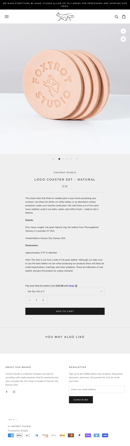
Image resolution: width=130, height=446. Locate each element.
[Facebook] (7, 391)
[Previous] (53, 159)
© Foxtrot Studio (19, 426)
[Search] (116, 16)
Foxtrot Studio (65, 172)
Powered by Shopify (18, 430)
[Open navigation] (7, 16)
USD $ (11, 420)
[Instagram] (14, 391)
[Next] (76, 159)
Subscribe (81, 400)
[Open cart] (123, 16)
